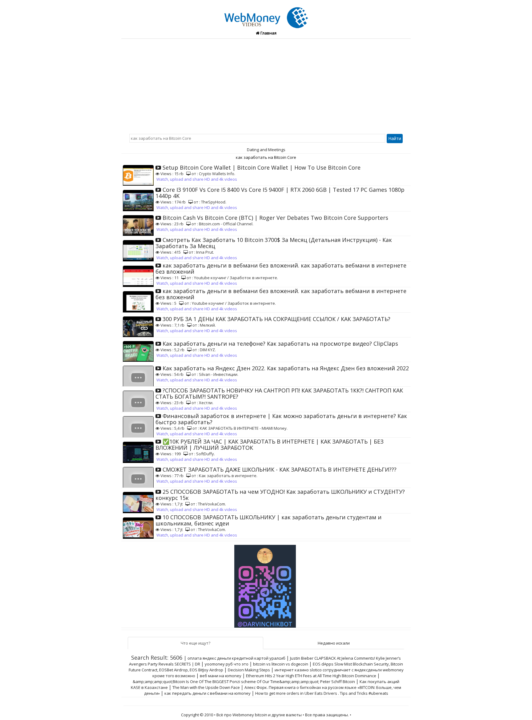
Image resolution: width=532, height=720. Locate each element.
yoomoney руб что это (226, 664)
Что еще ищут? (195, 643)
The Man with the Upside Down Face (206, 687)
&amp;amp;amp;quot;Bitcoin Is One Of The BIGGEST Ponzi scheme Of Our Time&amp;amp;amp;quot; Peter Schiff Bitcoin (244, 681)
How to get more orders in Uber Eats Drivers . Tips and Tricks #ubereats (321, 693)
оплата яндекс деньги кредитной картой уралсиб (236, 658)
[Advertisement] (266, 85)
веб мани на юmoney (220, 675)
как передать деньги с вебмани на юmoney (207, 693)
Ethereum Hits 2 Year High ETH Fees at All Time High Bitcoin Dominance (311, 675)
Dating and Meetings (266, 149)
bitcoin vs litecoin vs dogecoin (280, 664)
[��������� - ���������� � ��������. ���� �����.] (266, 584)
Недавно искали (334, 643)
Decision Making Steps (249, 670)
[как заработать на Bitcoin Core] (266, 14)
